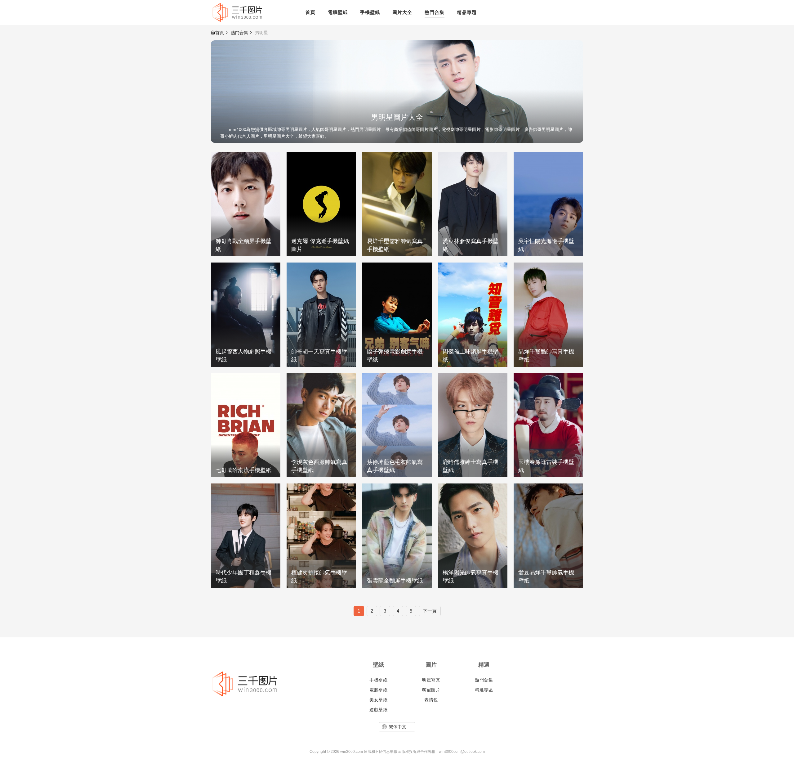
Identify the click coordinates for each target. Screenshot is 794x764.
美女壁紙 (378, 699)
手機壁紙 (378, 679)
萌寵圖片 (431, 689)
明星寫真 (431, 679)
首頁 (219, 32)
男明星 (261, 32)
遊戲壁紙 (378, 709)
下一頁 (430, 610)
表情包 (431, 699)
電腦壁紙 (378, 689)
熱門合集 (239, 32)
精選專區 (484, 689)
